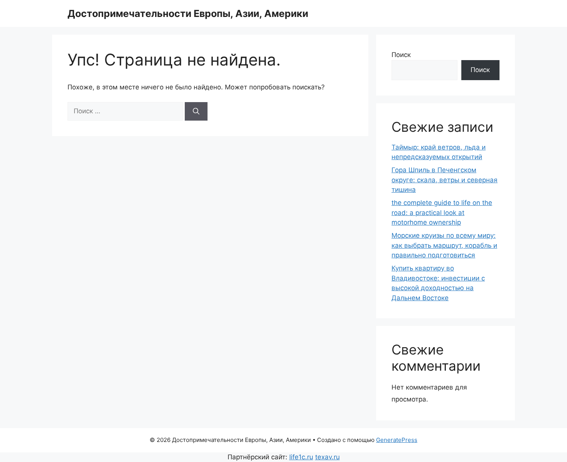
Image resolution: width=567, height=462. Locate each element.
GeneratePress (396, 440)
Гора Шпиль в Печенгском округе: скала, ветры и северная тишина (445, 179)
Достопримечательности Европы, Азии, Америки (188, 13)
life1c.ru (301, 457)
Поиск (401, 55)
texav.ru (327, 457)
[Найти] (196, 111)
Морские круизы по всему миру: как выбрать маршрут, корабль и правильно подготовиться (444, 245)
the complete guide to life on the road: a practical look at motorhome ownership (442, 212)
